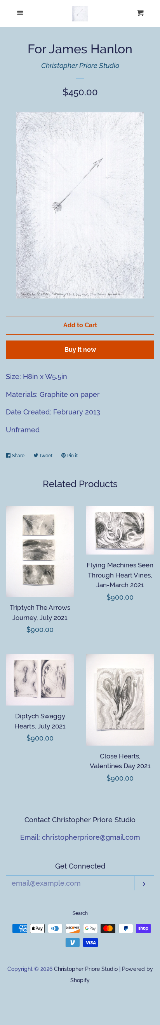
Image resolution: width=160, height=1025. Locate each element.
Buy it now (80, 349)
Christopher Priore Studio (80, 65)
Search (80, 913)
